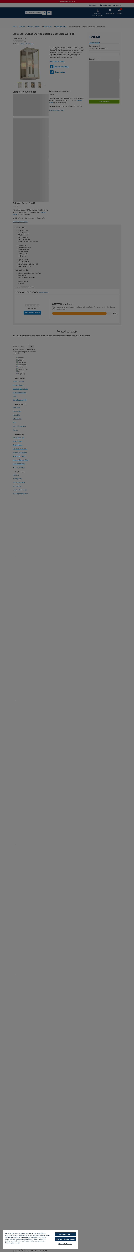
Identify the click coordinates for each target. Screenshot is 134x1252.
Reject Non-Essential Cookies (65, 1239)
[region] (40, 1239)
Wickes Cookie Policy (27, 1243)
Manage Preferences (65, 1244)
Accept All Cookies (65, 1234)
